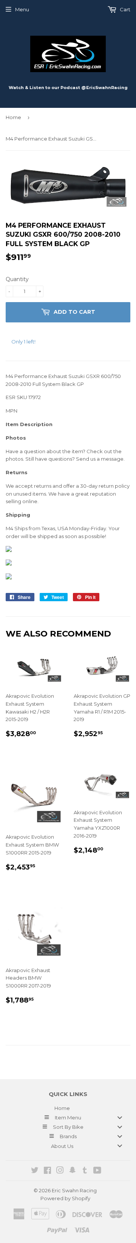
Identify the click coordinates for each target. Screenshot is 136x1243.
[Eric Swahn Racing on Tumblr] (84, 1171)
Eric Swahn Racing (74, 1190)
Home (13, 117)
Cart (124, 9)
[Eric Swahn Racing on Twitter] (35, 1171)
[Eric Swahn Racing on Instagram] (60, 1171)
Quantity (17, 279)
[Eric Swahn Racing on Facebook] (47, 1171)
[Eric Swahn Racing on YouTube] (97, 1171)
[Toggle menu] (120, 1117)
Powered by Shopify (65, 1198)
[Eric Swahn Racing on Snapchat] (72, 1171)
